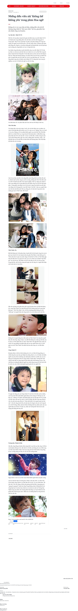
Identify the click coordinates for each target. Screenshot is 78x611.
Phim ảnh (62, 6)
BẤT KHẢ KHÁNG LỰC (26, 524)
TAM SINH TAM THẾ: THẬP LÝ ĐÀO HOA (18, 524)
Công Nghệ (61, 592)
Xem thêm (10, 538)
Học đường (49, 592)
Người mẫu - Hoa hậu (19, 6)
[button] (43, 12)
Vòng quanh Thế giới (25, 592)
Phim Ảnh (10, 11)
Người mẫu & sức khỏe (43, 592)
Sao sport (37, 592)
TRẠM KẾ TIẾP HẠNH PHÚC (42, 524)
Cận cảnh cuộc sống (43, 6)
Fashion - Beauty (31, 6)
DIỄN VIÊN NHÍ (31, 524)
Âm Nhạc (30, 592)
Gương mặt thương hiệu (55, 592)
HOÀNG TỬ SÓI (36, 524)
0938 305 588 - (2, 600)
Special (64, 592)
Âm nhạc (54, 6)
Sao (9, 6)
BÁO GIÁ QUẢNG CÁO (68, 578)
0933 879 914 (7, 600)
